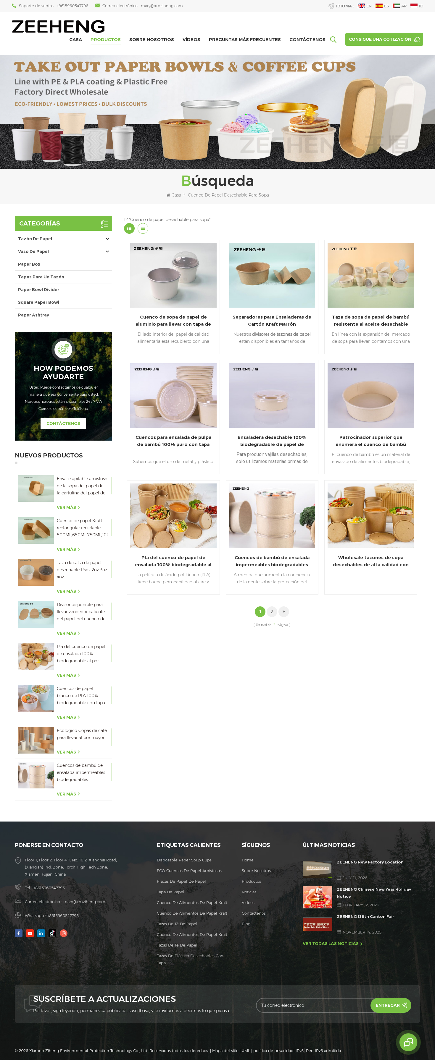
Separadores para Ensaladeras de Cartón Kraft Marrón (272, 320)
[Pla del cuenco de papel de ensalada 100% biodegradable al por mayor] (36, 656)
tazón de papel (35, 238)
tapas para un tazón (41, 277)
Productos (106, 39)
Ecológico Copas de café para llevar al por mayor (82, 734)
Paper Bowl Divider (38, 289)
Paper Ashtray (33, 315)
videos (248, 902)
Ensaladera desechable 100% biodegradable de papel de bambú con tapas (272, 441)
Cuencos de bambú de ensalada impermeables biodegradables (81, 772)
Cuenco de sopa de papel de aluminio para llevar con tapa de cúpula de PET (173, 321)
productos (251, 881)
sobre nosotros (151, 39)
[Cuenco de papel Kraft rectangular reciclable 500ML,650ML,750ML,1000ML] (36, 530)
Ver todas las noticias (331, 943)
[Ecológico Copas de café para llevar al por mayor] (36, 740)
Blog (246, 923)
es (386, 6)
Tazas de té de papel (177, 923)
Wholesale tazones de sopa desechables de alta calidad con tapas (371, 561)
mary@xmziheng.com (162, 5)
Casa (75, 39)
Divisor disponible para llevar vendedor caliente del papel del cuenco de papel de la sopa (81, 612)
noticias (249, 891)
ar (404, 6)
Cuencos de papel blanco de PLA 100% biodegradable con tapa (81, 695)
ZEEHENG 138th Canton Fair (365, 916)
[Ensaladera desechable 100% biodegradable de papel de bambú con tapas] (272, 395)
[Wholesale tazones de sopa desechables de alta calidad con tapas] (371, 515)
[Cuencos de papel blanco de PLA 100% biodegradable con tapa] (36, 698)
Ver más (66, 507)
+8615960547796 (72, 5)
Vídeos (191, 39)
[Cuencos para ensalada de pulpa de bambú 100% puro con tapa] (173, 395)
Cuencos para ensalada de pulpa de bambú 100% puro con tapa (173, 440)
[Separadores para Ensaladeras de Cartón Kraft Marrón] (272, 275)
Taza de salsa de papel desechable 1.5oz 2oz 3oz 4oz (82, 569)
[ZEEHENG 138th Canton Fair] (317, 924)
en (369, 6)
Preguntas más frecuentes (245, 39)
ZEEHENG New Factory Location (370, 862)
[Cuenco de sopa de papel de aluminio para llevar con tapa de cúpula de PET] (173, 275)
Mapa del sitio (225, 1050)
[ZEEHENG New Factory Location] (317, 869)
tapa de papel (170, 891)
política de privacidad (273, 1050)
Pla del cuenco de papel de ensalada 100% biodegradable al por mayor (81, 654)
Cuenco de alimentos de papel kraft (192, 902)
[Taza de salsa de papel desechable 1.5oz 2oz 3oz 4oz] (36, 572)
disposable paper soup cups (184, 860)
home (248, 860)
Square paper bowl (38, 302)
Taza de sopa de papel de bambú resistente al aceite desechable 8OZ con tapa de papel (371, 321)
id (421, 6)
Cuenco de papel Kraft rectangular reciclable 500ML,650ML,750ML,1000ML (82, 528)
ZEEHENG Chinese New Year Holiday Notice (374, 893)
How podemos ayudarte (63, 372)
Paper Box (29, 264)
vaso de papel (33, 251)
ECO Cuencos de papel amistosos (189, 870)
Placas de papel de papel (181, 881)
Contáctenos (307, 39)
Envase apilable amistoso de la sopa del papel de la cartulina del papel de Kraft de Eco (82, 486)
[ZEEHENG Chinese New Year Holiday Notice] (317, 897)
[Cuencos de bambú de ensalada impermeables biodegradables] (36, 775)
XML (246, 1050)
